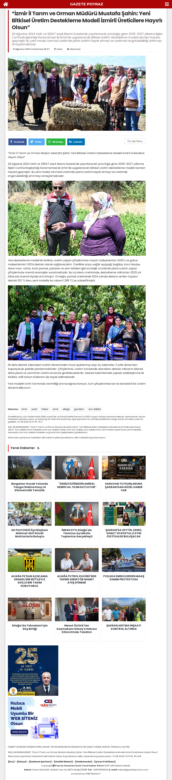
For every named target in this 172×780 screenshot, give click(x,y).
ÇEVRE (126, 746)
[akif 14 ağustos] (33, 670)
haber (44, 409)
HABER (11, 746)
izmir (59, 49)
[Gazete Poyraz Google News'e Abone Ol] (135, 141)
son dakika (95, 409)
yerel (34, 409)
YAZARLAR (20, 746)
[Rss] (11, 761)
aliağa (66, 409)
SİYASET (46, 746)
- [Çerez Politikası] (104, 761)
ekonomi (75, 49)
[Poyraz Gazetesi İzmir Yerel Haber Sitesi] (5, 4)
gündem (79, 409)
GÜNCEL (106, 746)
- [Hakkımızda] (82, 761)
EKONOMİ (73, 746)
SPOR (54, 746)
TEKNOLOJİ (117, 746)
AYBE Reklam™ (93, 773)
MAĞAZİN (62, 746)
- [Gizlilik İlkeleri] (62, 761)
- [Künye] (21, 761)
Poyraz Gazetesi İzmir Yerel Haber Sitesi (79, 765)
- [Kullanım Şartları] (39, 761)
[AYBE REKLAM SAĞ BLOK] (33, 718)
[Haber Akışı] (38, 448)
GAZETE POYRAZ (86, 4)
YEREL (39, 746)
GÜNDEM (31, 746)
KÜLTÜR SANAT (86, 746)
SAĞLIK (98, 746)
